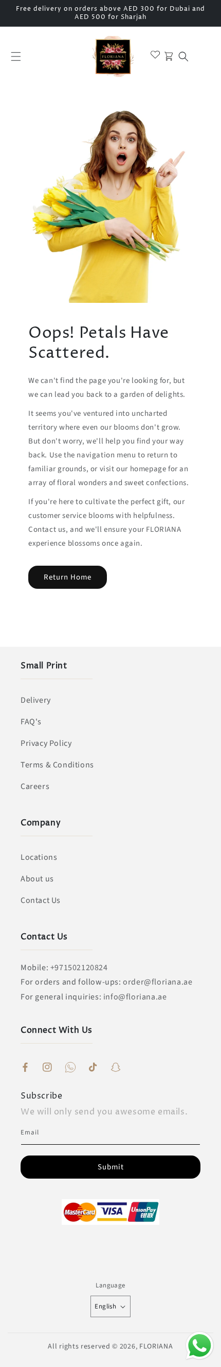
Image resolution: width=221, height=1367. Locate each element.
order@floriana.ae (157, 982)
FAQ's (31, 721)
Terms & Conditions (57, 765)
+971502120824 (79, 967)
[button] (16, 56)
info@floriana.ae (135, 997)
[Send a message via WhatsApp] (199, 1346)
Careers (35, 786)
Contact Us (41, 900)
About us (37, 878)
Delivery (36, 700)
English (105, 1306)
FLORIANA (156, 1346)
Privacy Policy (46, 743)
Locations (39, 857)
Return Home (67, 577)
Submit (111, 1167)
